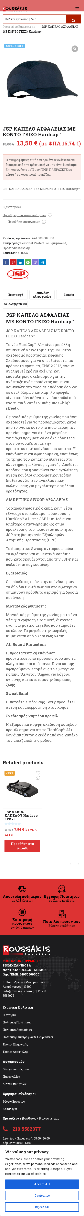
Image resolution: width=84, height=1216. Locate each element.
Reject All (42, 1207)
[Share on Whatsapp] (28, 262)
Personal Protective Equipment (43, 243)
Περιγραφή (15, 295)
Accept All (42, 1184)
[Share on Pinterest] (13, 262)
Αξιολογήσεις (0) (15, 304)
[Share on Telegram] (42, 262)
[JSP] (18, 274)
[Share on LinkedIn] (20, 262)
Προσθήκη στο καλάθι (22, 845)
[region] (42, 1180)
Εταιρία (69, 295)
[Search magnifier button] (73, 21)
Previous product (71, 864)
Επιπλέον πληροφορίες (42, 294)
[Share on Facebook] (6, 262)
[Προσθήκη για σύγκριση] (44, 222)
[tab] (15, 294)
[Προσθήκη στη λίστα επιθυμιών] (50, 215)
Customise (42, 1195)
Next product (78, 864)
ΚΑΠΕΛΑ (21, 253)
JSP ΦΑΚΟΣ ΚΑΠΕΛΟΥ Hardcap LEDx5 (21, 815)
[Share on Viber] (35, 262)
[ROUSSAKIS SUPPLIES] (15, 8)
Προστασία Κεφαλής (17, 248)
